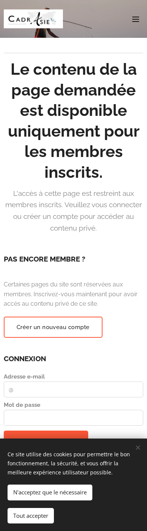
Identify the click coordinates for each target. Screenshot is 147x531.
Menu (135, 18)
